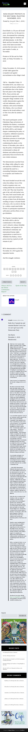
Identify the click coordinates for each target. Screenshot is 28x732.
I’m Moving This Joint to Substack (10, 652)
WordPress (22, 730)
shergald (12, 21)
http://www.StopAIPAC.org (16, 597)
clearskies (6, 692)
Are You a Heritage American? (9, 655)
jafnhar (6, 698)
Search (3, 613)
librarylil (6, 686)
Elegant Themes (11, 730)
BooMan (6, 680)
